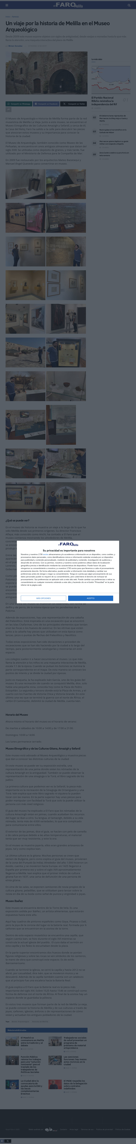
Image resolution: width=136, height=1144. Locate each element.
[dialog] (68, 572)
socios (45, 554)
